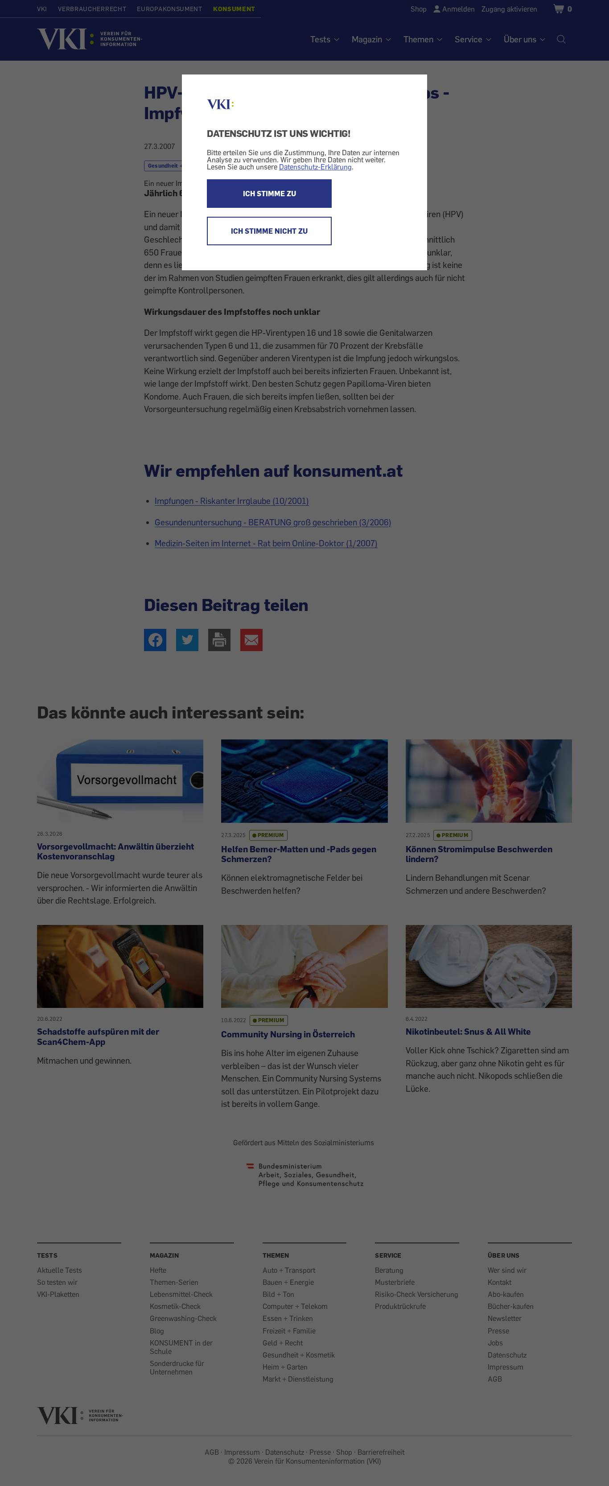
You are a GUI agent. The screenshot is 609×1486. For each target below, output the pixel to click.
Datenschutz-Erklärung (315, 166)
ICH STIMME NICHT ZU (269, 231)
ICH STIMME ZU (269, 193)
